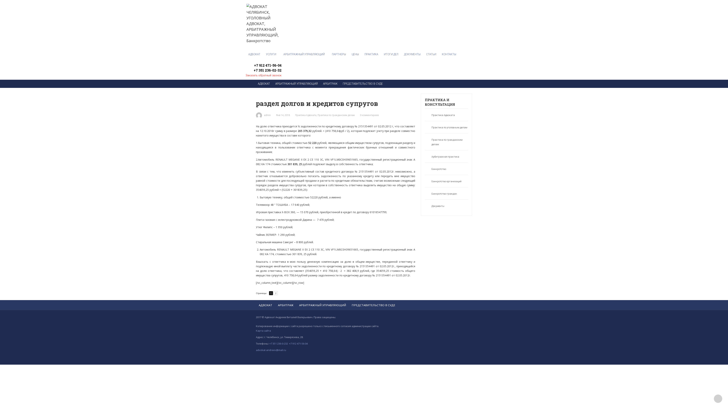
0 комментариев (369, 115)
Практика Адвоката (305, 115)
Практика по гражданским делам (336, 115)
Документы (437, 206)
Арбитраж (285, 305)
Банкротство (438, 169)
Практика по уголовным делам (449, 127)
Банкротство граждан (444, 193)
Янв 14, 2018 (283, 115)
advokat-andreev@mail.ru (271, 350)
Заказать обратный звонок (264, 75)
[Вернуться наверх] (718, 398)
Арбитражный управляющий (322, 305)
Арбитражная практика (445, 156)
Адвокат (265, 305)
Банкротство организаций (446, 181)
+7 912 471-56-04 (268, 65)
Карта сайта (263, 330)
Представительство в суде (373, 305)
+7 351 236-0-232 (278, 343)
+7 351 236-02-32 (268, 70)
